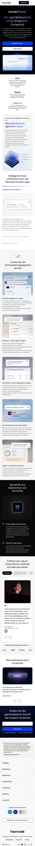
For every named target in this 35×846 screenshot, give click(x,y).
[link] (19, 844)
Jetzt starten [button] (17, 729)
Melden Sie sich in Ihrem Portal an (17, 820)
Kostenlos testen (17, 43)
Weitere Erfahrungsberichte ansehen (16, 645)
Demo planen (17, 48)
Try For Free (23, 2)
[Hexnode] (6, 3)
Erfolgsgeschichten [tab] (20, 573)
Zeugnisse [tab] (7, 573)
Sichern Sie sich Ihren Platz (11, 754)
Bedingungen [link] (9, 839)
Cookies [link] (27, 839)
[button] (31, 2)
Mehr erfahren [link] (6, 696)
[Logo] (17, 831)
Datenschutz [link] (18, 839)
